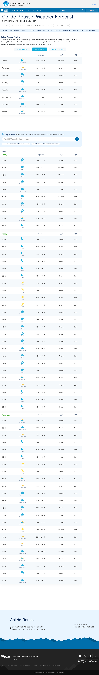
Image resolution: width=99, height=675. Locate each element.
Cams (33, 30)
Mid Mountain (39, 49)
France (27, 25)
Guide (5, 30)
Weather (15, 10)
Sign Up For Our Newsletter (20, 659)
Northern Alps (15, 25)
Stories (31, 10)
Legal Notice (4, 665)
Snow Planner (78, 30)
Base (22, 49)
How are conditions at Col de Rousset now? (16, 144)
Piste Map (66, 30)
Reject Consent (56, 665)
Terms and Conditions (25, 665)
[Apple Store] (93, 661)
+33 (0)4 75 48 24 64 (81, 624)
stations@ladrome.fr (84, 627)
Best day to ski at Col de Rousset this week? (45, 144)
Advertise (34, 656)
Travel (22, 10)
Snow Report (15, 30)
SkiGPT (38, 10)
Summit (58, 49)
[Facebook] (96, 656)
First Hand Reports (44, 30)
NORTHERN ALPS (10, 21)
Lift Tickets (90, 30)
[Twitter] (85, 656)
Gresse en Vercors (61, 25)
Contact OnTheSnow (20, 656)
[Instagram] (90, 656)
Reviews (58, 30)
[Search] (82, 10)
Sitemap (35, 665)
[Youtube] (80, 656)
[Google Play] (83, 661)
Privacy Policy (13, 665)
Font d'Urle (46, 25)
